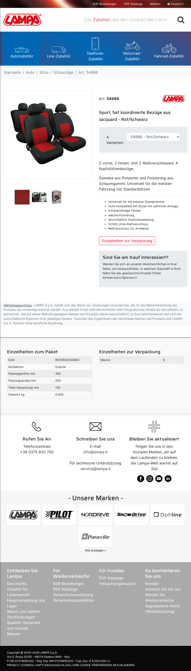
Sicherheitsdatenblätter (73, 600)
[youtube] (158, 480)
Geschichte (17, 583)
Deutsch (176, 4)
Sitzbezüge (63, 72)
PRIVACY (13, 665)
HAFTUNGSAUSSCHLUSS (54, 665)
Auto (30, 72)
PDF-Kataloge (133, 4)
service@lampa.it (96, 468)
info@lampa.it (95, 452)
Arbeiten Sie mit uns (163, 589)
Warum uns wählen (23, 611)
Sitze (44, 72)
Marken (155, 4)
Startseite (12, 72)
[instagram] (149, 480)
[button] (21, 49)
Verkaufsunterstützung (73, 594)
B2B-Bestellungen (104, 4)
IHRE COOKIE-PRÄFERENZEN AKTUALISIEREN (103, 665)
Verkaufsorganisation (117, 583)
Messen (13, 633)
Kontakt (152, 583)
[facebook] (140, 480)
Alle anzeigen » (95, 550)
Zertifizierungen (21, 617)
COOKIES (27, 665)
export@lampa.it (125, 277)
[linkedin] (167, 480)
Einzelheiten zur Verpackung (127, 240)
